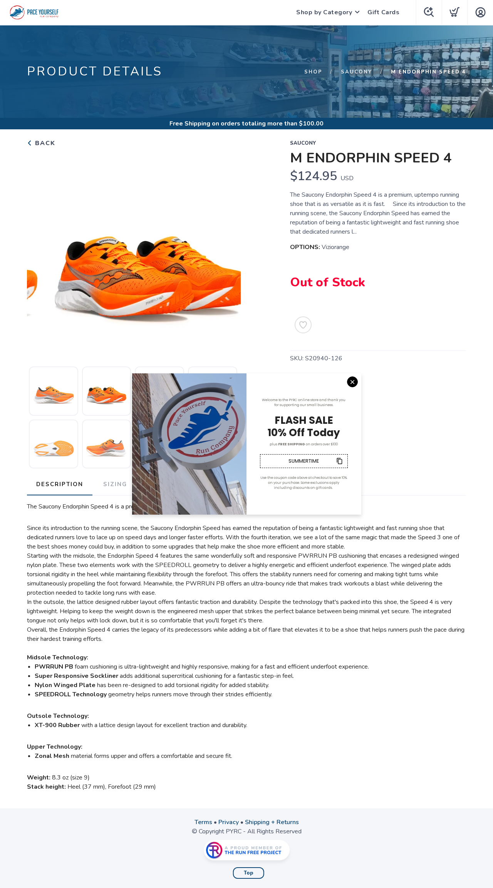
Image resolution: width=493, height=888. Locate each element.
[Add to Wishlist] (303, 324)
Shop (313, 72)
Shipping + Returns (272, 822)
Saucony (356, 72)
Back (44, 143)
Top (248, 873)
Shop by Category (324, 12)
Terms (203, 822)
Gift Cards (383, 12)
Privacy (228, 822)
